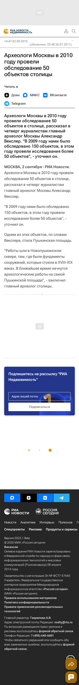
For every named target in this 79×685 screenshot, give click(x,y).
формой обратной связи (56, 631)
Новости (10, 522)
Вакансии (11, 547)
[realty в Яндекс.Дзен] (29, 498)
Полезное (65, 522)
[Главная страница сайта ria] (4, 31)
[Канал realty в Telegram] (62, 498)
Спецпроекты (14, 529)
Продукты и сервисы (61, 529)
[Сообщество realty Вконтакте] (45, 498)
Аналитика (27, 522)
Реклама (35, 529)
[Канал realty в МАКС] (12, 498)
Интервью (47, 522)
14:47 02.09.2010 (16, 41)
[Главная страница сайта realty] (25, 31)
